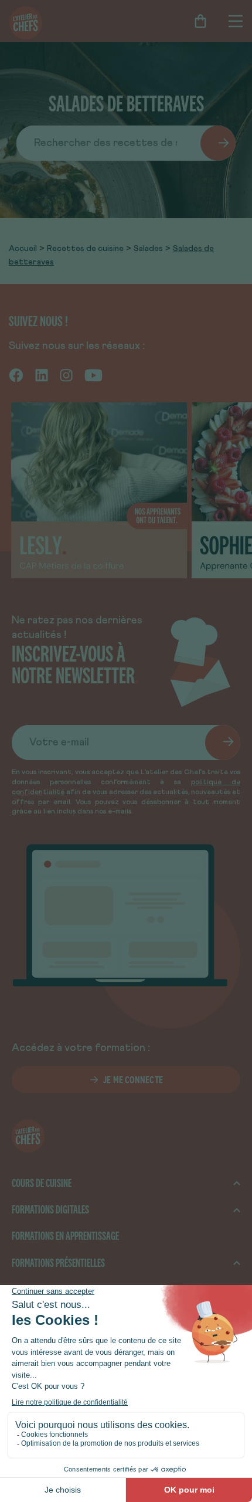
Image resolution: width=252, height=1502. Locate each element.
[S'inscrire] (222, 742)
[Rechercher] (218, 143)
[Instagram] (66, 375)
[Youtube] (93, 375)
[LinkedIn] (41, 375)
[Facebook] (16, 375)
